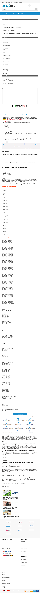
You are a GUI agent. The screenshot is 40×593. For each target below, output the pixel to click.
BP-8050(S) (5, 231)
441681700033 (5, 196)
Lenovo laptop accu (24, 542)
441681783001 (5, 221)
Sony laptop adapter (24, 568)
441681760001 (22, 131)
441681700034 (5, 197)
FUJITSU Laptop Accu (6, 61)
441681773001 (5, 216)
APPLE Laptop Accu (6, 45)
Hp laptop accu (23, 541)
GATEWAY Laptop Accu (7, 51)
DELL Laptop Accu (6, 49)
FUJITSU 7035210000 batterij (21, 483)
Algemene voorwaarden (6, 583)
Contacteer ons (4, 584)
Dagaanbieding (21, 13)
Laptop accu (8, 483)
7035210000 (5, 191)
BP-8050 (4, 225)
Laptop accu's (5, 40)
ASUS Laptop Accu (6, 42)
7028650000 (5, 190)
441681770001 (5, 212)
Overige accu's (5, 70)
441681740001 (5, 203)
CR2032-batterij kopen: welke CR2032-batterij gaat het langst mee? (10, 508)
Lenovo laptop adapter (24, 566)
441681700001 (17, 131)
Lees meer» (5, 65)
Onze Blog (26, 13)
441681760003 (5, 209)
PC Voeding (4, 73)
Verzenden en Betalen (9, 2)
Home (4, 13)
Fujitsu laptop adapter (24, 563)
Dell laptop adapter (24, 560)
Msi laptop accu (23, 547)
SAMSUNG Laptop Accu (7, 55)
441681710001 (5, 199)
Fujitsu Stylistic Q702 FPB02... (8, 79)
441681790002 (5, 222)
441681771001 (5, 213)
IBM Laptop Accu (6, 64)
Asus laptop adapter (24, 562)
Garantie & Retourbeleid (6, 577)
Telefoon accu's (5, 69)
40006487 (13, 131)
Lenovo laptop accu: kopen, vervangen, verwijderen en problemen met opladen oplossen (10, 498)
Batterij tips (4, 580)
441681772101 (27, 131)
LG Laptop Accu (5, 48)
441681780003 (5, 219)
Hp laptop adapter (23, 565)
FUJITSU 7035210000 (26, 183)
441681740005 (5, 206)
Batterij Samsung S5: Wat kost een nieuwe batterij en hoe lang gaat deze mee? (11, 517)
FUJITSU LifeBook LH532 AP (7, 82)
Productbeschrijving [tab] (6, 151)
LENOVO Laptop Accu (6, 52)
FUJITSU (7, 125)
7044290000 (5, 194)
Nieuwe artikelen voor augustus (18, 2)
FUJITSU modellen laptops (14, 156)
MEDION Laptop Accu (6, 58)
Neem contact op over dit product (8, 111)
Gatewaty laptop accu (24, 548)
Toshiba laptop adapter (24, 569)
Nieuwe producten (9, 13)
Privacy (3, 581)
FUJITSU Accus (13, 483)
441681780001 (5, 218)
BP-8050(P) (5, 228)
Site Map (3, 586)
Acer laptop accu (23, 551)
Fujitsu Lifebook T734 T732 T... (8, 80)
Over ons (3, 2)
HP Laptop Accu (5, 46)
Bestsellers (15, 13)
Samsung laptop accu (24, 545)
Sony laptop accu (23, 544)
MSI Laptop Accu (6, 54)
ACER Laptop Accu (6, 43)
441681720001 (5, 200)
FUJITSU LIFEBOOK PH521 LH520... (9, 83)
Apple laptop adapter (24, 559)
